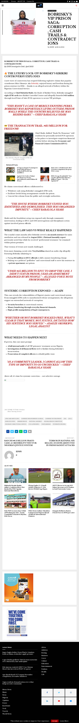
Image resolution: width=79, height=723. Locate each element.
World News (6, 714)
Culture (44, 661)
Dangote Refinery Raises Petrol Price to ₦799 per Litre (64, 511)
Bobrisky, (35, 83)
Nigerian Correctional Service (15, 424)
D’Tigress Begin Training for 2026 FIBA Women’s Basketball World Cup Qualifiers (27, 170)
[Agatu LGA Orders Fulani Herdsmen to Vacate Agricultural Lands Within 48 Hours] (10, 178)
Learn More (64, 721)
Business (44, 655)
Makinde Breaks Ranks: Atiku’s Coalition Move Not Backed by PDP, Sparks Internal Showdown (14, 488)
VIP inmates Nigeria (59, 424)
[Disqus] (39, 543)
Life (42, 674)
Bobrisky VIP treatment (53, 418)
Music (4, 692)
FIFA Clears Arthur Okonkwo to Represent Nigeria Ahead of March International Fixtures (39, 513)
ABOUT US (21, 1)
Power (4, 703)
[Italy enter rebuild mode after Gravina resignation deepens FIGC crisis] (44, 170)
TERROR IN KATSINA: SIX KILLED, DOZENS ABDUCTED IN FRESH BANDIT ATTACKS (60, 443)
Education (45, 663)
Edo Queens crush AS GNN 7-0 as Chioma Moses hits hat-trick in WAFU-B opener (17, 668)
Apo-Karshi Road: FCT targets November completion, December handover (17, 675)
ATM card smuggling (12, 418)
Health (43, 672)
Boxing (44, 653)
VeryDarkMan (46, 424)
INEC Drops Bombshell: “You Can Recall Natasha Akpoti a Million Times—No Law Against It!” (61, 178)
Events (13, 1)
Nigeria (5, 697)
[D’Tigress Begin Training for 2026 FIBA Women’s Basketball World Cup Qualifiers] (10, 170)
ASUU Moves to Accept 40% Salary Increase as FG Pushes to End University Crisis (63, 487)
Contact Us (30, 1)
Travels (5, 711)
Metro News (6, 689)
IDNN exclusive (10, 421)
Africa (43, 647)
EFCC (70, 418)
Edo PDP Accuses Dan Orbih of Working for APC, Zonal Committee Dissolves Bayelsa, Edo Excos (15, 513)
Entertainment (52, 10)
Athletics (44, 650)
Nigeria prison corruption (53, 421)
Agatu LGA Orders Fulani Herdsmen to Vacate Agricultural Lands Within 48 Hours (27, 178)
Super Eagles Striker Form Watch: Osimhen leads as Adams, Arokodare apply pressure (18, 653)
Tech (4, 708)
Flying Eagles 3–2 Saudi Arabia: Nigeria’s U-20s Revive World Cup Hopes (37, 487)
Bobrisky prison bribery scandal (32, 418)
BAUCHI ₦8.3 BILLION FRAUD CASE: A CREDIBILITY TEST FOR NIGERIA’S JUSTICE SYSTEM (20, 443)
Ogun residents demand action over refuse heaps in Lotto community (18, 683)
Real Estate (6, 706)
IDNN (52, 47)
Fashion (44, 669)
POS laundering (34, 424)
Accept (54, 721)
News (4, 695)
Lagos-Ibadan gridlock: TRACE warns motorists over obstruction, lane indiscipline (19, 660)
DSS (65, 418)
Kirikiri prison (22, 421)
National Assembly (35, 421)
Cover (43, 658)
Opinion (5, 700)
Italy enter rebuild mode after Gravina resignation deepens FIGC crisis (61, 169)
